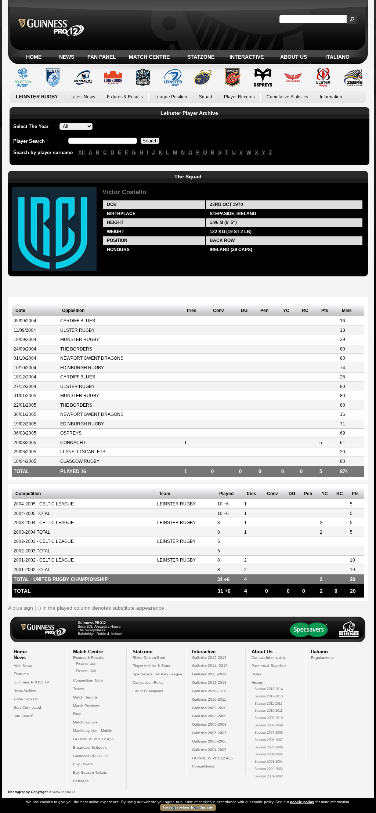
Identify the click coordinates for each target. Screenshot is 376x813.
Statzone (200, 57)
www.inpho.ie (64, 792)
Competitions (203, 766)
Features (21, 674)
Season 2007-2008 (268, 732)
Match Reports (85, 697)
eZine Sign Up (26, 699)
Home (33, 57)
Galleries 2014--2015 (210, 666)
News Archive (25, 691)
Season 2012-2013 (268, 696)
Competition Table (88, 680)
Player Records (239, 97)
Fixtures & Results (125, 97)
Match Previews (86, 706)
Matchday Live (85, 722)
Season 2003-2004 (268, 761)
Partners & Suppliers (269, 666)
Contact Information (268, 658)
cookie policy (302, 802)
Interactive (246, 57)
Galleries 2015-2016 (209, 658)
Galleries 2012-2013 (209, 682)
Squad (205, 97)
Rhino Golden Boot (149, 658)
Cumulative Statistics (287, 97)
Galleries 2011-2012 (209, 691)
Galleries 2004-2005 (209, 750)
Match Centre (149, 57)
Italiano (337, 57)
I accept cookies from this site (188, 807)
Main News (23, 666)
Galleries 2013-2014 (209, 674)
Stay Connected (27, 707)
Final (77, 714)
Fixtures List (85, 663)
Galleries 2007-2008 (209, 724)
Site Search (23, 716)
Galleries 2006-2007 (209, 733)
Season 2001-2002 (268, 776)
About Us (293, 57)
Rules (256, 674)
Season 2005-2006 (268, 747)
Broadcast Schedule (90, 747)
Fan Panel (101, 57)
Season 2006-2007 (268, 740)
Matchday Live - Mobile (92, 731)
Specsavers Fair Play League (157, 674)
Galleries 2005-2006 (209, 741)
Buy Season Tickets (90, 772)
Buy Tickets (83, 764)
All (81, 152)
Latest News (82, 97)
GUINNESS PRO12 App (93, 739)
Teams (78, 689)
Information (331, 97)
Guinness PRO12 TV (31, 682)
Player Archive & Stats (151, 666)
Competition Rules (148, 682)
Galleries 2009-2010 (209, 708)
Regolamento (322, 658)
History (257, 682)
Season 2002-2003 (268, 769)
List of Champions (148, 691)
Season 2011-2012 (268, 703)
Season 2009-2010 (268, 718)
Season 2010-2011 (268, 710)
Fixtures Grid (86, 671)
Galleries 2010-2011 (209, 699)
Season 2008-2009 (268, 725)
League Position (171, 97)
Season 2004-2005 (268, 754)
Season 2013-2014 (268, 689)
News (66, 57)
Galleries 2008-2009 (209, 716)
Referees (80, 781)
